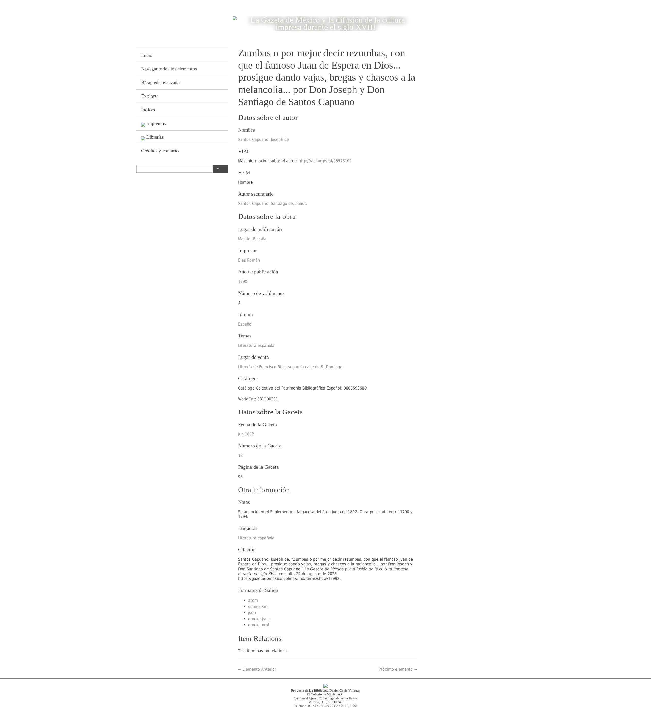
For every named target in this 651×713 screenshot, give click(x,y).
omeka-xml (258, 624)
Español (245, 324)
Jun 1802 (246, 434)
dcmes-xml (258, 606)
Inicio (146, 55)
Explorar (149, 96)
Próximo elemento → (398, 669)
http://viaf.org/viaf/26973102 (325, 160)
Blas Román (249, 260)
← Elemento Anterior (257, 669)
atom (253, 600)
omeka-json (259, 618)
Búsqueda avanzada (160, 82)
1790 (242, 281)
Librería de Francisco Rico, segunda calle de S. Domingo (290, 366)
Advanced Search (216, 169)
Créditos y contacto (160, 150)
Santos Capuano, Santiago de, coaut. (272, 203)
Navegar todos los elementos (169, 68)
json (252, 612)
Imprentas (156, 123)
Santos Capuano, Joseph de (263, 139)
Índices (148, 109)
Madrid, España (252, 238)
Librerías (155, 137)
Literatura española (256, 345)
